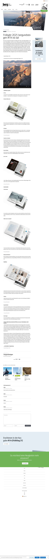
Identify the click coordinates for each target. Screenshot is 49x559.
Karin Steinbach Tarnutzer (26, 377)
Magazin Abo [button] (44, 10)
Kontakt (24, 480)
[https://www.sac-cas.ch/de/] (27, 4)
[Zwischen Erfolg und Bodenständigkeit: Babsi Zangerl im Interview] (27, 371)
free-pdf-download (6, 135)
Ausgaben (25, 473)
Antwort (11, 388)
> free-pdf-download (6, 312)
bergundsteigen (6, 29)
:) (6, 396)
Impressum (24, 485)
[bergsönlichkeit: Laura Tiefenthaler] (17, 371)
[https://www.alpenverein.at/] (21, 4)
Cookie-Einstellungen (32, 557)
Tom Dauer (17, 377)
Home (24, 468)
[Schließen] (48, 557)
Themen (24, 470)
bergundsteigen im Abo (7, 347)
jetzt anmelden (25, 463)
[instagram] (24, 492)
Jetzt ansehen (6, 443)
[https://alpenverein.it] (37, 5)
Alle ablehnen (37, 557)
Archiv (24, 475)
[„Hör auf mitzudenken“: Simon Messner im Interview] (7, 371)
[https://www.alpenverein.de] (32, 4)
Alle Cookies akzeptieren (43, 557)
